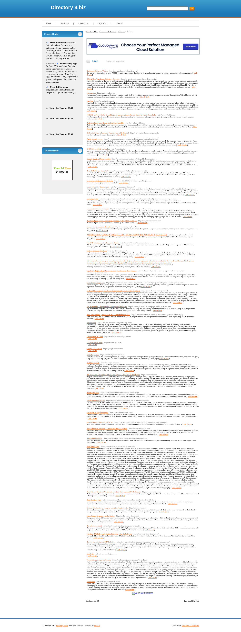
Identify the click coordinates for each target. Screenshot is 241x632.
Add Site (65, 23)
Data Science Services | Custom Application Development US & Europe (114, 492)
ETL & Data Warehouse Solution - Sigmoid (103, 79)
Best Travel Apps (93, 446)
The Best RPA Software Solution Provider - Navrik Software (109, 534)
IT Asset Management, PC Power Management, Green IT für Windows (113, 291)
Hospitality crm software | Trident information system (107, 428)
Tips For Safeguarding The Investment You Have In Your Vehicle (111, 271)
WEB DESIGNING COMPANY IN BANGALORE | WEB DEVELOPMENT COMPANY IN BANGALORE (127, 235)
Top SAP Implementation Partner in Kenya (103, 243)
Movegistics (91, 93)
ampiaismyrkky (92, 199)
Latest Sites (83, 23)
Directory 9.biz (68, 7)
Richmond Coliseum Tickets (97, 71)
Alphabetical (120, 61)
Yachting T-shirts (93, 363)
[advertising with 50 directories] (142, 593)
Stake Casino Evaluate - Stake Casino (101, 516)
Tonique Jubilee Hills (94, 343)
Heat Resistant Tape (94, 500)
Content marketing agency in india (100, 181)
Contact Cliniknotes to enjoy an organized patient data (107, 508)
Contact (119, 23)
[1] (192, 601)
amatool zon (91, 323)
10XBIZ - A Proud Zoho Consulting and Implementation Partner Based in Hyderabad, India (121, 115)
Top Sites (102, 23)
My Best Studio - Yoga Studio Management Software (107, 307)
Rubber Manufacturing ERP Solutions (101, 542)
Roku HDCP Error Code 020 (97, 171)
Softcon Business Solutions (97, 251)
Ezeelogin (90, 554)
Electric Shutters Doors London (98, 159)
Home (48, 23)
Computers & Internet (108, 32)
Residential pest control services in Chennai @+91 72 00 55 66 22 (112, 221)
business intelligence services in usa (100, 422)
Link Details (144, 97)
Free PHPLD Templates (190, 625)
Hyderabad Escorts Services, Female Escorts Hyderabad (108, 133)
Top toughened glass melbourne (99, 560)
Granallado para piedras (96, 283)
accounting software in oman (98, 209)
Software (121, 32)
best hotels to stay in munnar (97, 412)
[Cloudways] (143, 54)
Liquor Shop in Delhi (95, 337)
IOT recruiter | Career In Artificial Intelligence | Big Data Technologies (113, 375)
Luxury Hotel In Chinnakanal (98, 187)
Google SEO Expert (94, 349)
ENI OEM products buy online (98, 149)
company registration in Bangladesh (100, 227)
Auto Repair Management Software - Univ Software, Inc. (108, 315)
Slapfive (90, 101)
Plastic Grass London (94, 139)
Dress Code (91, 582)
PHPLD (97, 625)
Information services (94, 438)
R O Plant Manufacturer (96, 400)
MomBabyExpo (93, 355)
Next (197, 601)
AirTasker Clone (93, 392)
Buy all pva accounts (94, 526)
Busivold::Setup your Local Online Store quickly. (105, 123)
